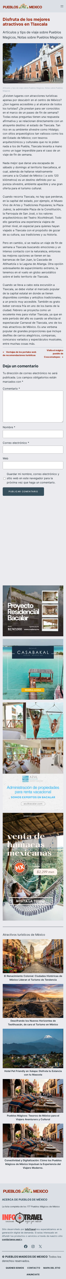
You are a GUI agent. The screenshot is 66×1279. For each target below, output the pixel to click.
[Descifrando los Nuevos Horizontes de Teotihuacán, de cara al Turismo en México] (33, 1001)
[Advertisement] (33, 544)
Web (5, 458)
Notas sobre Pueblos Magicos (40, 37)
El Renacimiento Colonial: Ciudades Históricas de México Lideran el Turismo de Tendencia (33, 978)
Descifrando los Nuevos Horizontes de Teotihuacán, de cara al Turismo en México (33, 1022)
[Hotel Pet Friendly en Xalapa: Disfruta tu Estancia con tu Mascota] (33, 1049)
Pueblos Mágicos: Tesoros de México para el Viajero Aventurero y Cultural (33, 1117)
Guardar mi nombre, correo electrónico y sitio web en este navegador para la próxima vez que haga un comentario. (33, 478)
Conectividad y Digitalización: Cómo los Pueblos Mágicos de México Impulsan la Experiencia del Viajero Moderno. (33, 1164)
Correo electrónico (16, 442)
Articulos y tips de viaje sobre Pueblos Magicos (23, 88)
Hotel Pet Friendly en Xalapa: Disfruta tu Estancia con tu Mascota (33, 1073)
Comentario (11, 388)
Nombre (9, 427)
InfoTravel (30, 1229)
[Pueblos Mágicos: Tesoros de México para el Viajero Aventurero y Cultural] (33, 1096)
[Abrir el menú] (62, 6)
